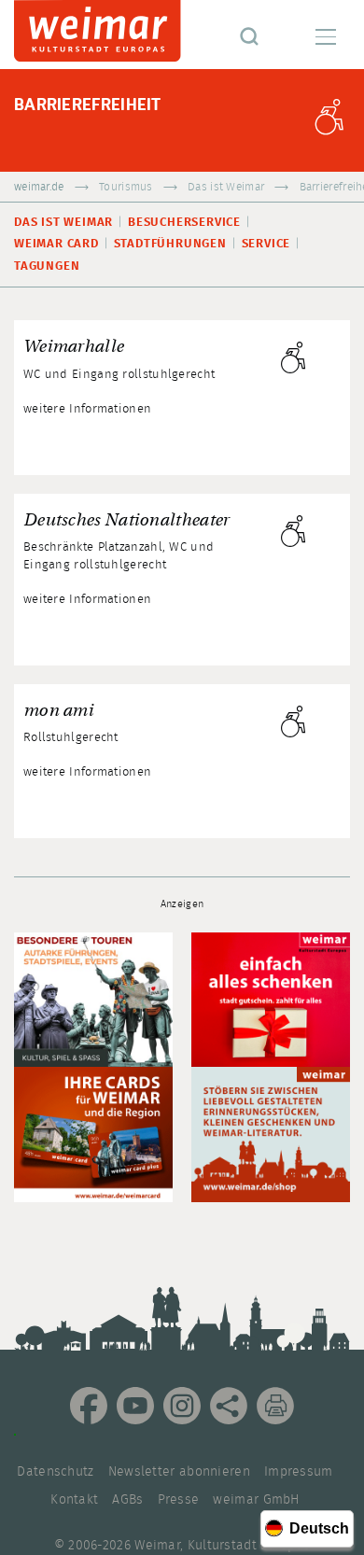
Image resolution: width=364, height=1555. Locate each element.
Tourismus (126, 187)
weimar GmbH (256, 1499)
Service (266, 244)
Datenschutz (55, 1471)
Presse (179, 1499)
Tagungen (46, 266)
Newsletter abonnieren (179, 1471)
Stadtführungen (170, 244)
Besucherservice (184, 223)
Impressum (298, 1471)
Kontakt (74, 1499)
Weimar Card (56, 244)
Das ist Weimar (226, 187)
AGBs (127, 1499)
